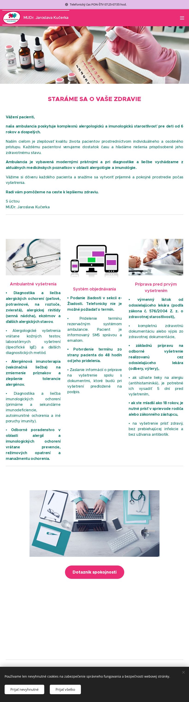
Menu (182, 17)
